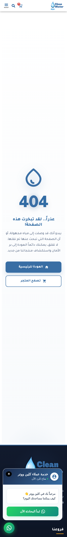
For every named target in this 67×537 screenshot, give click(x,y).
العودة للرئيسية (31, 267)
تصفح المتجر (31, 281)
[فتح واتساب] (9, 527)
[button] (13, 6)
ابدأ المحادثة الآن (30, 511)
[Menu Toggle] (6, 5)
